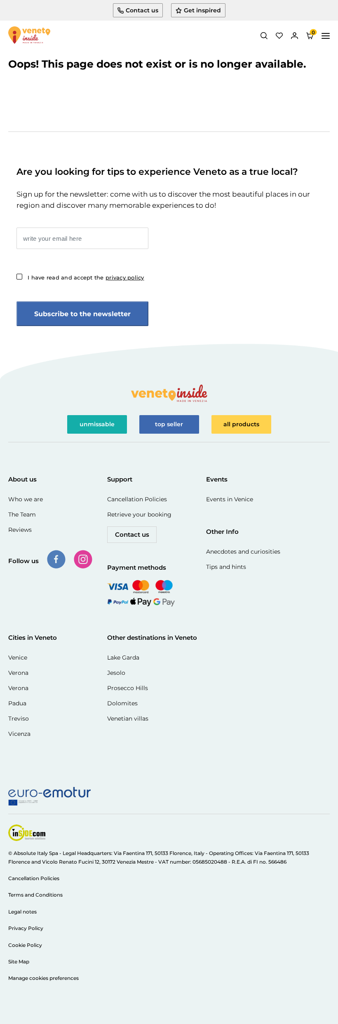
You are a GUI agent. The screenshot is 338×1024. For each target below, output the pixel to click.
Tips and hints (226, 567)
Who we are (25, 499)
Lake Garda (123, 657)
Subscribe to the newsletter (82, 314)
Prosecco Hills (127, 688)
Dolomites (122, 703)
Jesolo (116, 672)
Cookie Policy (25, 945)
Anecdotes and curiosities (243, 551)
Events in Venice (229, 499)
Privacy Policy (25, 928)
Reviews (20, 529)
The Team (22, 514)
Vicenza (19, 733)
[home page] (29, 35)
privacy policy (125, 277)
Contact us (132, 534)
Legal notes (22, 912)
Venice (17, 657)
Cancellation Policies (137, 499)
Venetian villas (127, 718)
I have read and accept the (86, 277)
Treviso (18, 718)
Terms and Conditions (35, 895)
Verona (18, 672)
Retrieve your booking (139, 514)
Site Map (18, 961)
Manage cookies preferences (43, 978)
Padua (17, 703)
